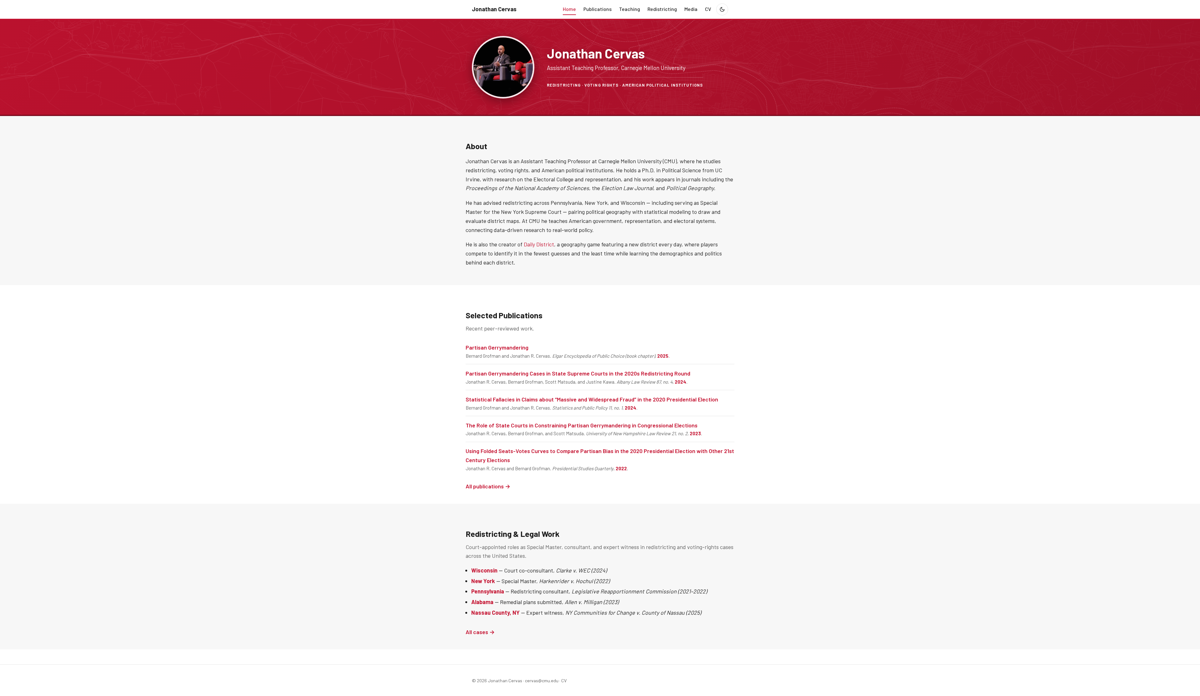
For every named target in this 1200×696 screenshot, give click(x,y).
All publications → (488, 486)
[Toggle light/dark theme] (722, 9)
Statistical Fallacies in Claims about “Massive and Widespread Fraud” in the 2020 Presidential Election (592, 399)
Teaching (629, 9)
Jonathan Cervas (494, 9)
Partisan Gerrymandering (497, 347)
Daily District (539, 244)
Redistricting (662, 9)
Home (569, 9)
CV (708, 9)
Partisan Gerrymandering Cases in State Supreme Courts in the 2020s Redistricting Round (578, 373)
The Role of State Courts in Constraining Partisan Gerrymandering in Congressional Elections (582, 425)
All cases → (480, 631)
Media (691, 9)
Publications (597, 9)
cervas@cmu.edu (541, 680)
